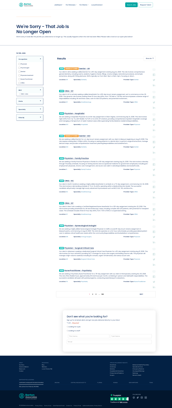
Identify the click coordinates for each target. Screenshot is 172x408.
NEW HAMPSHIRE (133, 382)
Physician (23, 64)
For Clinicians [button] (70, 5)
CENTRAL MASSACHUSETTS (78, 382)
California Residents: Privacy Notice (92, 405)
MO (67, 147)
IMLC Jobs (24, 94)
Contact (21, 371)
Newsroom (22, 369)
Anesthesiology (86, 102)
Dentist (22, 71)
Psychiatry (84, 281)
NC (67, 192)
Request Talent (145, 5)
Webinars (44, 366)
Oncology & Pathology (138, 371)
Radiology (135, 373)
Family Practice (86, 169)
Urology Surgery (86, 237)
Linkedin (154, 83)
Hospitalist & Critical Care (117, 371)
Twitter (154, 77)
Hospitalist (84, 124)
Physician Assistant (26, 75)
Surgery (112, 375)
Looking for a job (74, 327)
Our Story (21, 364)
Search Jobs (131, 5)
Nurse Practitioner (26, 79)
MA (67, 237)
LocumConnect (97, 5)
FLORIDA (99, 382)
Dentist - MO (84, 136)
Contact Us (69, 405)
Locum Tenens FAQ (47, 369)
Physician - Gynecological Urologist (80, 225)
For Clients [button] (83, 5)
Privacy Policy (39, 405)
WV (67, 124)
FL (66, 169)
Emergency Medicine (138, 369)
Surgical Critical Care (88, 259)
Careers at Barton (24, 366)
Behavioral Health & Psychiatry (141, 364)
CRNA (22, 83)
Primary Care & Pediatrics (117, 373)
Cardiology (113, 366)
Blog (43, 364)
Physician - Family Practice (76, 158)
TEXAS (151, 382)
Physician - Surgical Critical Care (79, 248)
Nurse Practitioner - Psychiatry (78, 270)
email (154, 67)
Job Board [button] (58, 5)
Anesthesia (113, 364)
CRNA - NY (68, 91)
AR (67, 80)
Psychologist (24, 68)
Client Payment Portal (58, 405)
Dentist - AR (84, 68)
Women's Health (137, 375)
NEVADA (115, 382)
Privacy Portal (77, 405)
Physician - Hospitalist (74, 113)
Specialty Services (138, 366)
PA (67, 281)
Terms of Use (47, 405)
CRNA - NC (69, 180)
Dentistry (84, 80)
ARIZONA (57, 382)
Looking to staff (74, 331)
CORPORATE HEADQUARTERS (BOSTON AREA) (31, 382)
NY (67, 102)
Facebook (154, 72)
